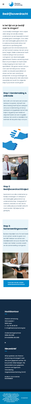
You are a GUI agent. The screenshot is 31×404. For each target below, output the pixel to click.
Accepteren (24, 398)
